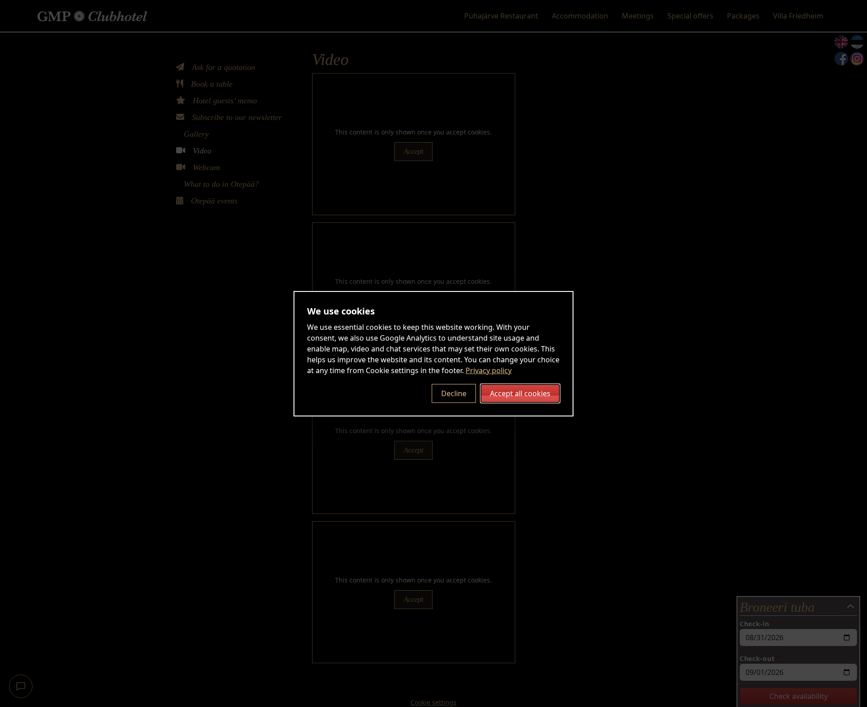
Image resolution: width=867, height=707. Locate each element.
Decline (453, 393)
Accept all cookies (520, 393)
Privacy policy (489, 370)
